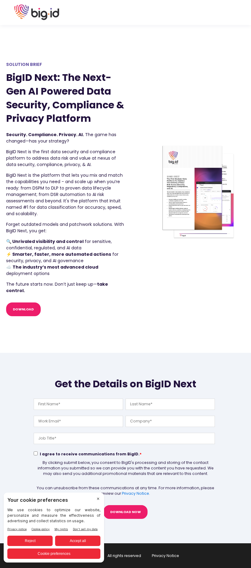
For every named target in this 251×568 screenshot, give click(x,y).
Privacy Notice (135, 493)
